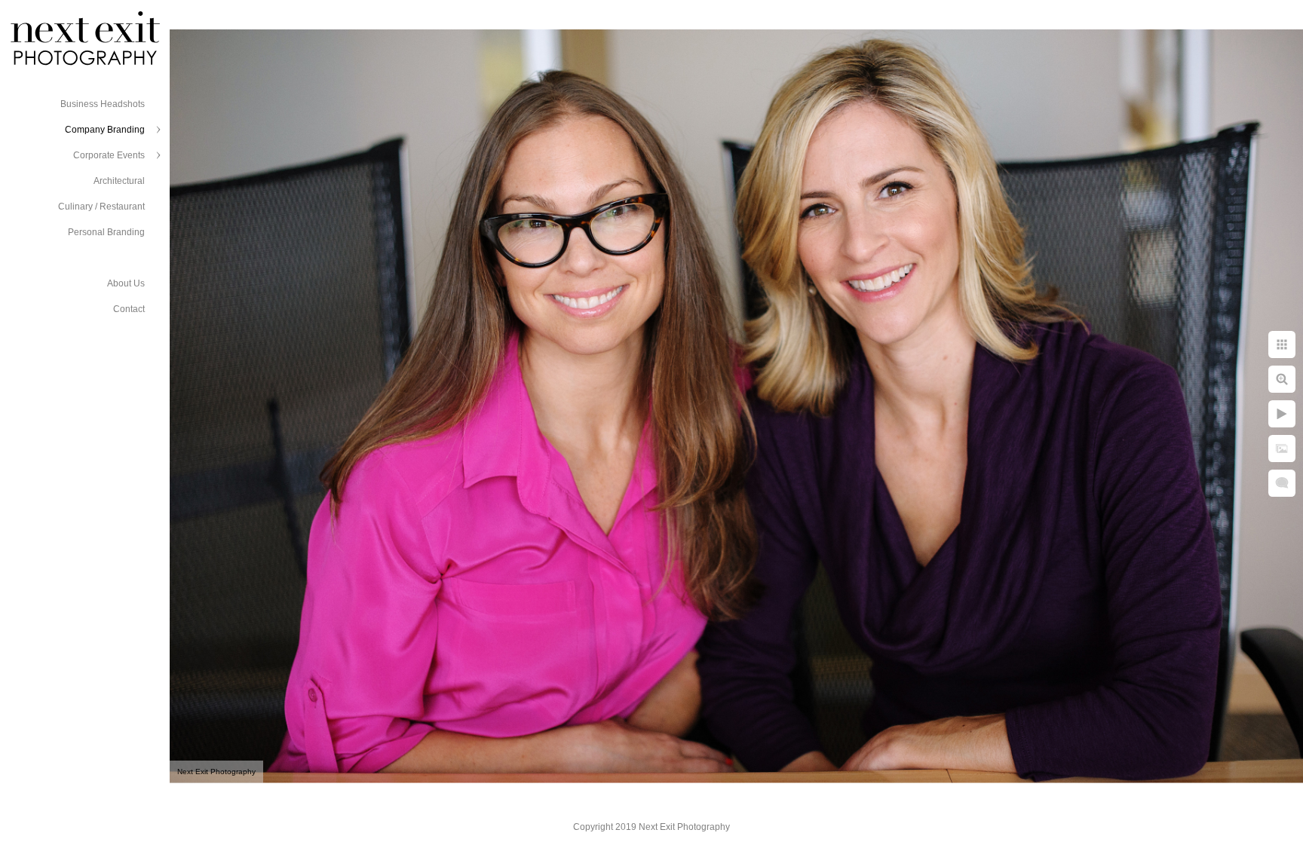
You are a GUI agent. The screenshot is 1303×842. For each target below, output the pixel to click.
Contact (129, 309)
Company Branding (105, 129)
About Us (126, 283)
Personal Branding (106, 232)
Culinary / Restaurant (101, 206)
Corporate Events (109, 155)
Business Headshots (102, 104)
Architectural (119, 181)
